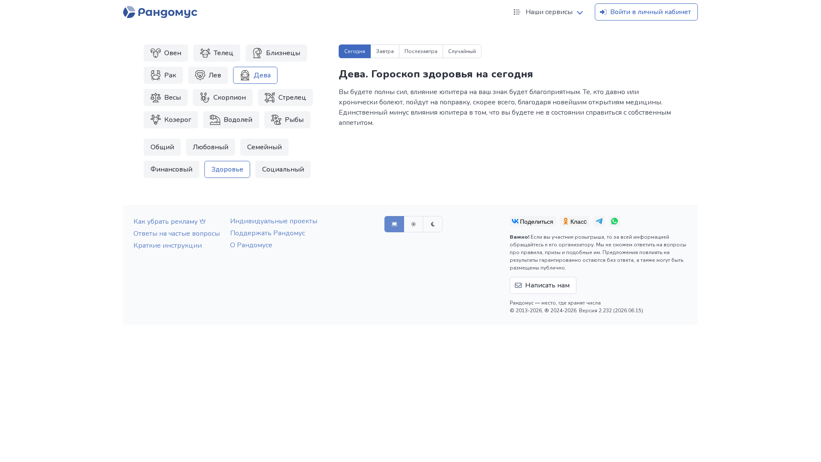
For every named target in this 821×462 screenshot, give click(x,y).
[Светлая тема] (413, 224)
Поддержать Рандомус (267, 233)
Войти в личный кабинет (650, 12)
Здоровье (227, 169)
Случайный (462, 51)
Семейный (264, 147)
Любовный (210, 147)
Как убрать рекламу (165, 221)
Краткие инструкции (167, 245)
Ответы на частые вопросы (176, 233)
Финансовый (171, 169)
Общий (162, 147)
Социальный (283, 169)
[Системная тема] (394, 224)
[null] (533, 221)
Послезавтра (421, 51)
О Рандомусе (251, 245)
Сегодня (354, 51)
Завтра (385, 51)
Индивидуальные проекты (273, 221)
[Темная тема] (433, 224)
